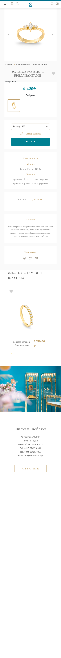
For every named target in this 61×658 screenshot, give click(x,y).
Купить (30, 141)
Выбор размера (33, 134)
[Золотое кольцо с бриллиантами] (27, 322)
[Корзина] (57, 3)
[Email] (36, 258)
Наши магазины (31, 468)
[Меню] (5, 4)
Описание (21, 199)
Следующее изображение (52, 34)
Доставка (37, 199)
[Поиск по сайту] (17, 3)
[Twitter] (30, 258)
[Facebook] (25, 258)
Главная (8, 65)
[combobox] (30, 126)
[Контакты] (12, 3)
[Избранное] (51, 3)
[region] (30, 322)
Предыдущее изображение (9, 34)
